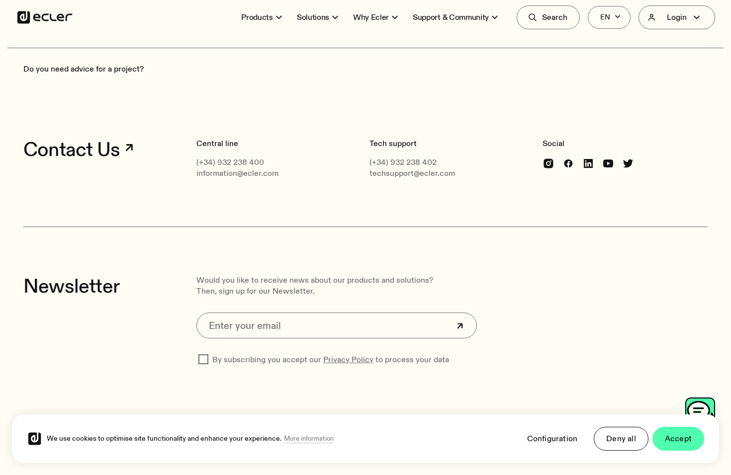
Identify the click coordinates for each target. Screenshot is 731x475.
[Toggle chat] (700, 412)
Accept (678, 439)
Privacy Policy (348, 360)
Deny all (621, 439)
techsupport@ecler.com (412, 173)
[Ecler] (45, 17)
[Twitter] (628, 163)
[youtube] (608, 163)
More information (309, 439)
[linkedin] (588, 163)
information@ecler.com (237, 173)
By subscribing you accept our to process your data (330, 360)
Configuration (552, 439)
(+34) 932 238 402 (403, 162)
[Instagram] (548, 163)
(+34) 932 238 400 (230, 162)
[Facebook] (568, 163)
